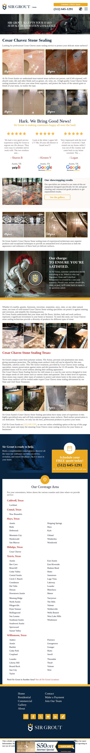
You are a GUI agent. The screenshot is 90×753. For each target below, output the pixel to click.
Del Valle (13, 586)
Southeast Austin (16, 620)
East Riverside (53, 564)
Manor (50, 593)
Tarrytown (51, 598)
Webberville (52, 609)
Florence (51, 640)
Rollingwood (14, 612)
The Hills (51, 602)
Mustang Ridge (15, 598)
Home (21, 693)
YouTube (48, 716)
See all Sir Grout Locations (47, 679)
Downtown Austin (17, 593)
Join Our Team (53, 701)
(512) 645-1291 (63, 9)
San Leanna (14, 616)
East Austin (52, 561)
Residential (24, 697)
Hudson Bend (53, 568)
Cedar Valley (14, 571)
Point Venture (15, 609)
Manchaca (51, 590)
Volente (50, 605)
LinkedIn (55, 716)
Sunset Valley (15, 631)
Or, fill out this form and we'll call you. (69, 469)
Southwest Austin (16, 623)
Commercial (25, 701)
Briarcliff (13, 568)
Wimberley (52, 539)
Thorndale (51, 659)
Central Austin (15, 575)
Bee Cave (13, 564)
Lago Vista (52, 579)
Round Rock (14, 666)
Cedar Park (14, 651)
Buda (11, 527)
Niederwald (14, 539)
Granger (50, 647)
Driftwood (13, 530)
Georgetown (52, 643)
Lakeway (51, 582)
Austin (12, 523)
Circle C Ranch (15, 579)
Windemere (52, 620)
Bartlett (12, 647)
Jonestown (51, 575)
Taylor (12, 673)
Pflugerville (14, 605)
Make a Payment (54, 697)
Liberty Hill (14, 663)
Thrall (49, 663)
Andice (12, 640)
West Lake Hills (54, 616)
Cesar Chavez (15, 551)
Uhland (50, 535)
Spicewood (14, 627)
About (21, 708)
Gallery (22, 704)
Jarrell (50, 654)
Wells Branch (53, 612)
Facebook (33, 716)
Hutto (49, 571)
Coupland (13, 654)
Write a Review (62, 716)
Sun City (13, 670)
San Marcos (14, 542)
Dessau (12, 590)
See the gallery (57, 197)
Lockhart (13, 505)
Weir (49, 670)
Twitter (40, 716)
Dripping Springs (54, 523)
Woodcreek (52, 542)
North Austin (14, 602)
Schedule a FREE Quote (70, 4)
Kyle (49, 530)
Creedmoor (14, 582)
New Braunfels (15, 514)
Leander (50, 586)
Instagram (25, 716)
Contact (49, 693)
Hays (49, 527)
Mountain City (15, 535)
